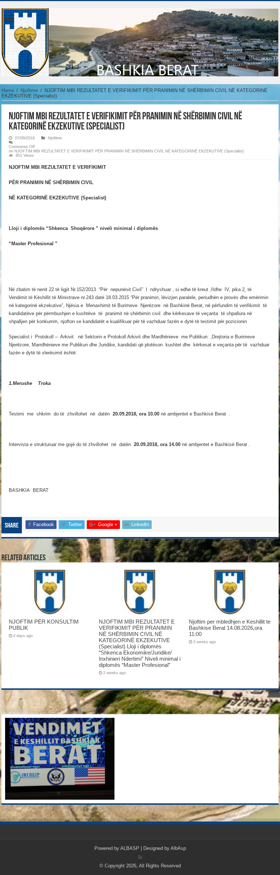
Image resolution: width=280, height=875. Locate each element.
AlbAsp (178, 848)
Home (7, 90)
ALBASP (129, 848)
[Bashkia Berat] (140, 41)
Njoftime (29, 90)
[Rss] (140, 857)
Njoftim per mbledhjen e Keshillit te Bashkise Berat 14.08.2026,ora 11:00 (230, 628)
